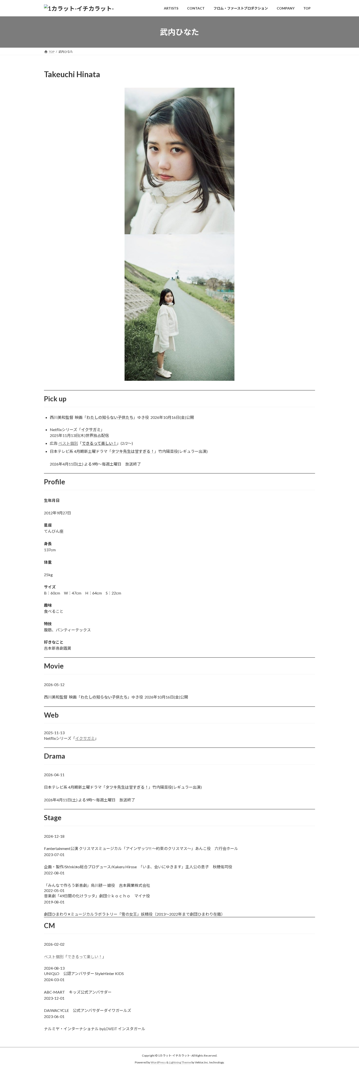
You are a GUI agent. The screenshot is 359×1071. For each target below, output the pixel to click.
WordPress (158, 1062)
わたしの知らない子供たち (109, 417)
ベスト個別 (68, 443)
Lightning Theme (180, 1062)
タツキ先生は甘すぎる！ (132, 451)
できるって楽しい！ (99, 443)
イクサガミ (91, 429)
